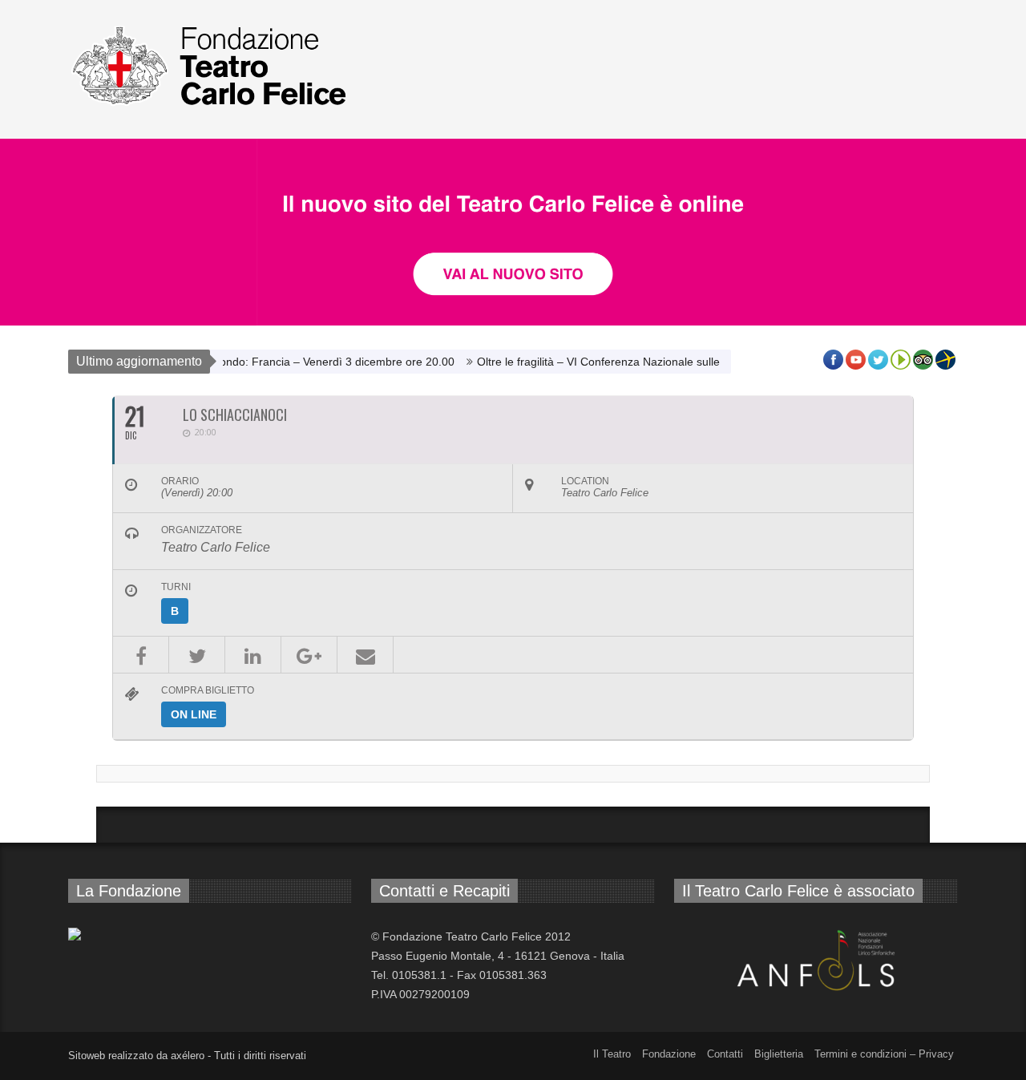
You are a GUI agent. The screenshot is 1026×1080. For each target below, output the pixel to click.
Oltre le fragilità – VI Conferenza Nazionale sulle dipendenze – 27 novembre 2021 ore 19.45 (696, 361)
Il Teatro (612, 1054)
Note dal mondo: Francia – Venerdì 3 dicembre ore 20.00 (295, 361)
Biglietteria (778, 1054)
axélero (187, 1056)
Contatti (725, 1054)
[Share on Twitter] (196, 655)
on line (193, 714)
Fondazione (669, 1054)
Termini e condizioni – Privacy (884, 1054)
